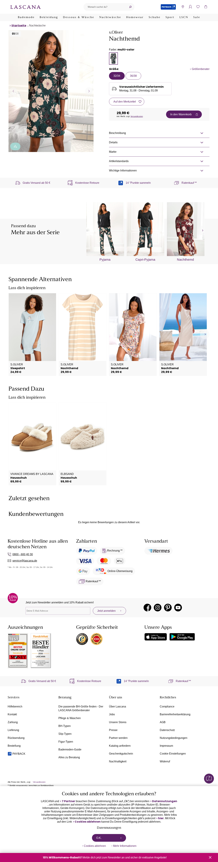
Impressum (166, 745)
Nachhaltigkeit (117, 761)
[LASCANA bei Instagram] (157, 607)
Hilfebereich (15, 706)
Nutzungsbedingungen (173, 737)
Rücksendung (16, 737)
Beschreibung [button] (117, 133)
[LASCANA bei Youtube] (178, 607)
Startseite (18, 25)
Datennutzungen (164, 801)
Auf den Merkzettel (124, 101)
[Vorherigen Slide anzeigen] (13, 91)
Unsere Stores (117, 722)
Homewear (135, 17)
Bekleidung (49, 17)
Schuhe (154, 17)
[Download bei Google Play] (182, 637)
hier (161, 818)
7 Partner (68, 801)
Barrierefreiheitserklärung (175, 714)
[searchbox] (104, 7)
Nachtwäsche (110, 17)
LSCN (184, 17)
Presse (113, 730)
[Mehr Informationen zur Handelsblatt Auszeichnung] (41, 650)
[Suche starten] (130, 7)
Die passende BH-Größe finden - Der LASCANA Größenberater (80, 708)
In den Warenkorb (181, 114)
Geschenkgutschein (121, 753)
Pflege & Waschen (69, 718)
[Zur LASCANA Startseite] (26, 7)
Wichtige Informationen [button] (123, 170)
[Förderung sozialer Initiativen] (15, 146)
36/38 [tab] (133, 75)
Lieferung (13, 730)
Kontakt (12, 714)
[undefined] (202, 230)
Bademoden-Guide (69, 749)
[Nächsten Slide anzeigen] (89, 91)
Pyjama (105, 259)
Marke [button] (112, 151)
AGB (163, 722)
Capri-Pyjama (145, 259)
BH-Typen (64, 726)
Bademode (26, 17)
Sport (170, 17)
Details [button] (113, 142)
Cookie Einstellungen (173, 753)
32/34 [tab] (116, 75)
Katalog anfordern (120, 745)
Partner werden (118, 737)
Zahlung (13, 722)
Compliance (167, 706)
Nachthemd (185, 259)
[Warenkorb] (205, 7)
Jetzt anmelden (106, 610)
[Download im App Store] (155, 637)
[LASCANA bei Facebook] (147, 607)
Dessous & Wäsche (78, 17)
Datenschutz (167, 730)
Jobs (112, 714)
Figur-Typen (65, 741)
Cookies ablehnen (88, 821)
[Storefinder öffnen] (182, 7)
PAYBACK (18, 753)
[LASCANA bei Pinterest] (168, 607)
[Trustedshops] (82, 639)
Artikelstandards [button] (119, 161)
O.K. (99, 837)
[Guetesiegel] (97, 639)
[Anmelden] (190, 7)
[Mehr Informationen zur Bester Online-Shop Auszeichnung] (18, 650)
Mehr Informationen (124, 845)
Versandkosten (136, 116)
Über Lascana (117, 706)
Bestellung (14, 745)
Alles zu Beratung (69, 757)
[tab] (113, 58)
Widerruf (165, 761)
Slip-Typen (65, 733)
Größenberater (200, 69)
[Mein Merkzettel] (198, 7)
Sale (196, 17)
